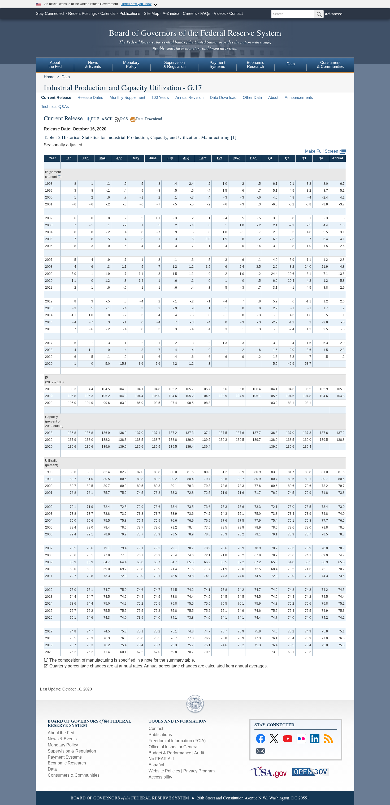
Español (156, 765)
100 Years (160, 97)
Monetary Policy (63, 745)
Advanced (333, 14)
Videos (220, 13)
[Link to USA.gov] (270, 771)
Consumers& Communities (330, 64)
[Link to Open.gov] (313, 771)
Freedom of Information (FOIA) (177, 740)
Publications (129, 13)
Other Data (252, 97)
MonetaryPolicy (131, 64)
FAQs (205, 13)
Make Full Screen (321, 151)
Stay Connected (50, 13)
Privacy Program (199, 771)
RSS (124, 119)
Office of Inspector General (173, 747)
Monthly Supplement (127, 97)
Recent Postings (82, 13)
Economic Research (67, 763)
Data (291, 63)
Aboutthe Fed (55, 64)
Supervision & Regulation (72, 751)
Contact (236, 13)
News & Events (62, 739)
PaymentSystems (217, 64)
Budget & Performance (170, 753)
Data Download (223, 97)
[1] (233, 137)
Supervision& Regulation (174, 64)
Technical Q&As (55, 106)
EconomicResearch (255, 64)
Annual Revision (189, 97)
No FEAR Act (161, 758)
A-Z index (171, 13)
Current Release (56, 97)
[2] (59, 177)
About (273, 97)
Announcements (299, 97)
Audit (199, 753)
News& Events (93, 64)
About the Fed (61, 733)
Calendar (108, 13)
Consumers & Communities (73, 775)
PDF (95, 119)
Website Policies (164, 771)
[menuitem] (55, 65)
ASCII (106, 119)
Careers (190, 13)
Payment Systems (65, 757)
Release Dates (90, 97)
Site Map (151, 13)
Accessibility (160, 777)
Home (49, 76)
